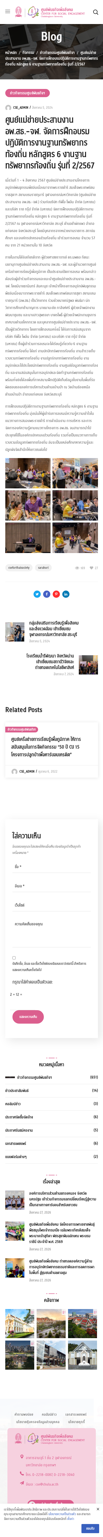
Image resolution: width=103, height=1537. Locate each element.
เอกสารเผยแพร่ (15, 1143)
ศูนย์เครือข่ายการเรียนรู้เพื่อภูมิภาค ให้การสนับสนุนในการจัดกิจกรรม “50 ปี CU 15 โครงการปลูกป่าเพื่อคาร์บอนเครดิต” (46, 747)
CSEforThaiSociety (18, 567)
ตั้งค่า (70, 1519)
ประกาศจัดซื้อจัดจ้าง (19, 1117)
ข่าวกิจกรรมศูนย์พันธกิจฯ (57, 52)
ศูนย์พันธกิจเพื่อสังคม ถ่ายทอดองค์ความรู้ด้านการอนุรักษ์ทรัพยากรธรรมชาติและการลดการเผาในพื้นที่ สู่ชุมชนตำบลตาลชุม (61, 1267)
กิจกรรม (28, 52)
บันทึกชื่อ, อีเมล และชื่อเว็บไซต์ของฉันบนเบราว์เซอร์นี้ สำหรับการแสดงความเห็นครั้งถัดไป (49, 966)
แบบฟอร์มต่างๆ (16, 1156)
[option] (52, 750)
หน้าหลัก (11, 52)
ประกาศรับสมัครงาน (19, 1130)
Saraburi (43, 567)
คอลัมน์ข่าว (13, 1104)
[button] (95, 12)
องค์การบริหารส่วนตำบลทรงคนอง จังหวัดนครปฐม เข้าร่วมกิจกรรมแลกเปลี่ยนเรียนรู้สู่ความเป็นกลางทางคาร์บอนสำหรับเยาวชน (62, 1199)
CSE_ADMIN (21, 107)
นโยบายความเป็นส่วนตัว (62, 1514)
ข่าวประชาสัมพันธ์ (17, 1090)
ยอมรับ (90, 1528)
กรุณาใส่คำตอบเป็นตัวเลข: (32, 982)
